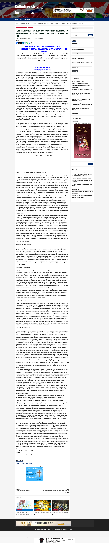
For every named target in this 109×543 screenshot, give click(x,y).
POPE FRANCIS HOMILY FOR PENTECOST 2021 (60, 513)
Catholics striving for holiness (29, 9)
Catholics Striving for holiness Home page (80, 83)
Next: (56, 490)
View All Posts (21, 485)
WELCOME (16, 19)
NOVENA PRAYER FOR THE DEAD (78, 81)
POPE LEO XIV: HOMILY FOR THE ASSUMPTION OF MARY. (82, 172)
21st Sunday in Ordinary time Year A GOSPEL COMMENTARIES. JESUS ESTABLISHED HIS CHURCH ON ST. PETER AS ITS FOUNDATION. (82, 104)
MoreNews (65, 529)
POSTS (21, 19)
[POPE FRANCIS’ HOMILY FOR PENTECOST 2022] (42, 505)
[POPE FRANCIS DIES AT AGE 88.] (24, 505)
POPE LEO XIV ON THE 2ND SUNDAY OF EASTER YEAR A (82, 195)
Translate (81, 30)
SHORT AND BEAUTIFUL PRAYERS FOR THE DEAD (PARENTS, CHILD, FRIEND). (81, 100)
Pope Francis (30, 27)
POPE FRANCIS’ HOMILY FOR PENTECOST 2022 (42, 513)
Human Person (24, 27)
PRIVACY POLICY (27, 19)
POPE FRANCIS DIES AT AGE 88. (22, 513)
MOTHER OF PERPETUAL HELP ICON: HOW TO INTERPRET (82, 97)
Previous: (23, 490)
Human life (18, 27)
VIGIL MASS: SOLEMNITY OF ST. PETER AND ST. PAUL (81, 178)
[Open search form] (93, 19)
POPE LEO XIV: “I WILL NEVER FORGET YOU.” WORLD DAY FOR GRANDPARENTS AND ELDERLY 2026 (82, 175)
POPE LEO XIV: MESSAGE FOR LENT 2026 (79, 200)
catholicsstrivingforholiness (22, 38)
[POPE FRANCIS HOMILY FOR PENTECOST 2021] (60, 505)
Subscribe (75, 71)
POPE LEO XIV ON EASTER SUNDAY (78, 197)
